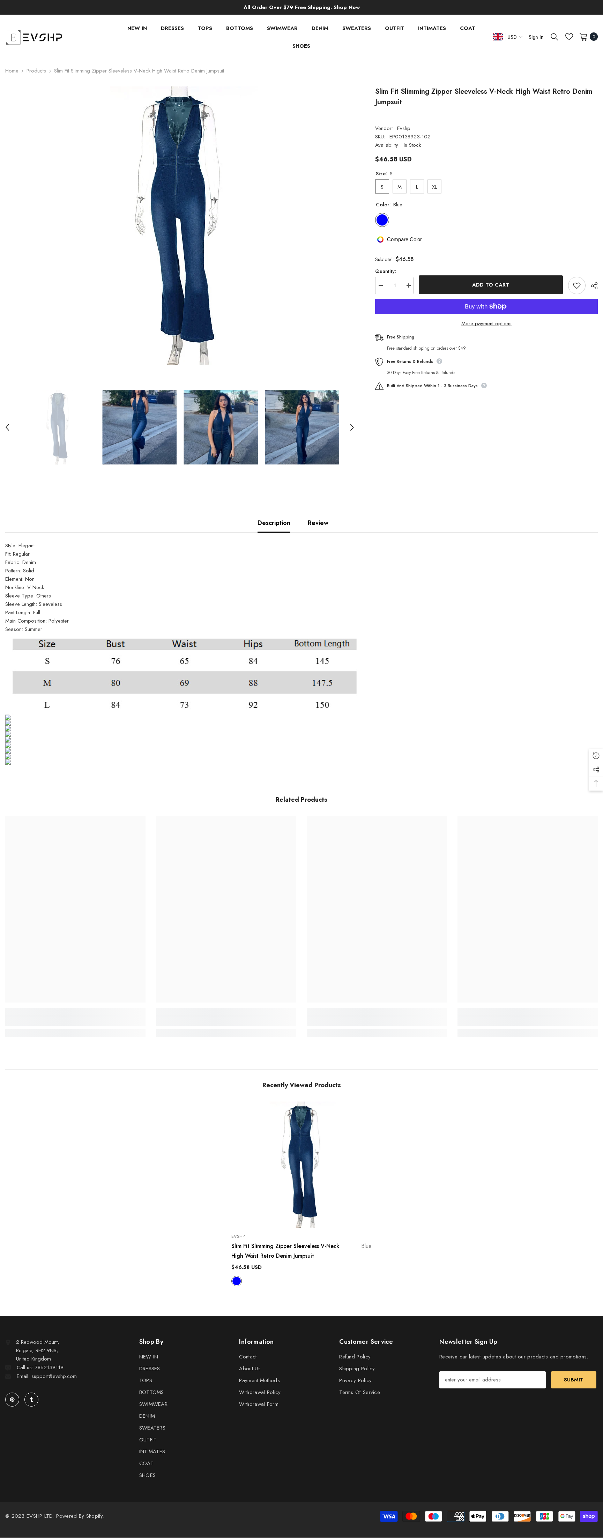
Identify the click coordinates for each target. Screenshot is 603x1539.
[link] (75, 1021)
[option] (179, 225)
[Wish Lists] (569, 36)
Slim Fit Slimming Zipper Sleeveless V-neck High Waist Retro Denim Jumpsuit (301, 1251)
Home (11, 71)
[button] (7, 427)
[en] (498, 36)
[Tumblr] (31, 1400)
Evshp (403, 128)
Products (36, 71)
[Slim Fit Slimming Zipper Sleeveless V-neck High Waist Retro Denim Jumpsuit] (301, 1165)
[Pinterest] (12, 1400)
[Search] (554, 36)
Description (274, 522)
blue (236, 1281)
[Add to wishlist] (577, 285)
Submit (573, 1380)
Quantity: (385, 271)
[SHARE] (592, 285)
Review (318, 522)
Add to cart (490, 285)
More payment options (486, 323)
